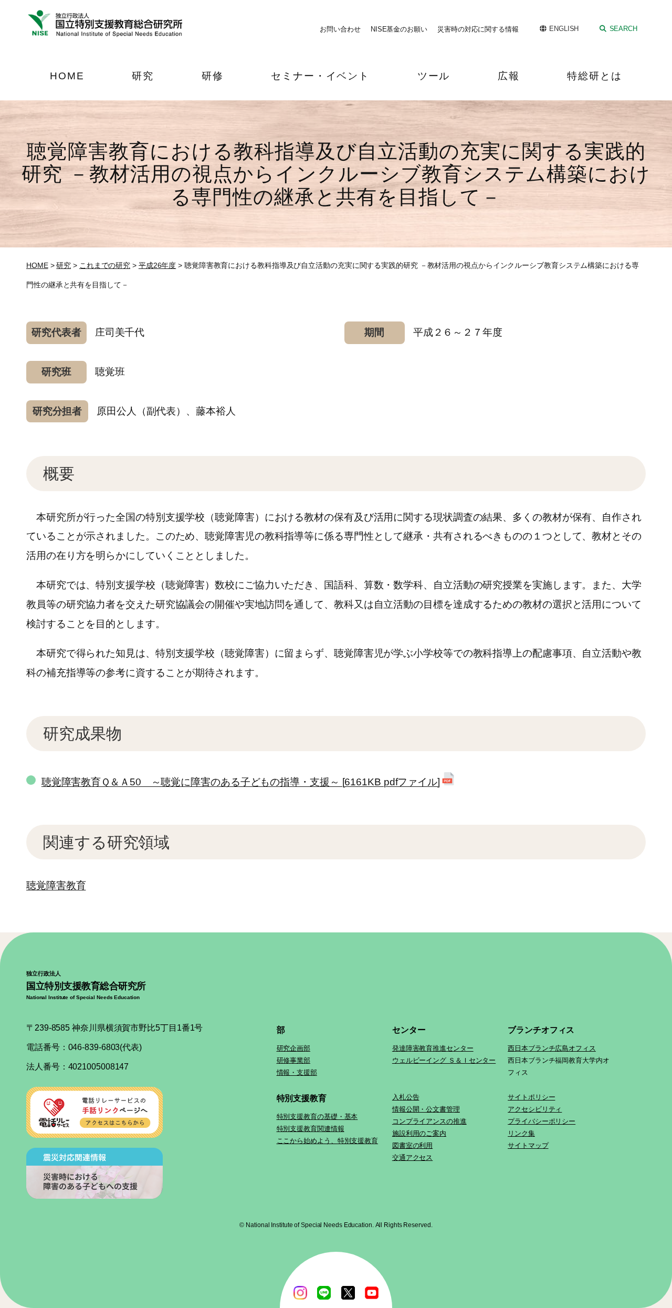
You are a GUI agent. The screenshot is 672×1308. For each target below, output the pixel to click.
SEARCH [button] (623, 29)
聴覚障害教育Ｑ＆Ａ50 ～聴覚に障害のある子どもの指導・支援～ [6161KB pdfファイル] (240, 781)
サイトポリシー (531, 1097)
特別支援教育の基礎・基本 (317, 1116)
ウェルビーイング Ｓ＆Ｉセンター (444, 1060)
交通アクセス (412, 1157)
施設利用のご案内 (419, 1133)
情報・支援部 (297, 1072)
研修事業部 (294, 1060)
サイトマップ (528, 1145)
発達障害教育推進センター (433, 1048)
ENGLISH (564, 29)
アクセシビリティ (535, 1109)
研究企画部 (294, 1048)
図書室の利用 (412, 1145)
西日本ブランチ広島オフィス (552, 1048)
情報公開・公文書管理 (426, 1109)
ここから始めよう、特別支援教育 (328, 1141)
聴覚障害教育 (56, 885)
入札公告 (405, 1097)
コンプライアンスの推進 (429, 1121)
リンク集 (521, 1133)
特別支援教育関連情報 (310, 1129)
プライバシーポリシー (541, 1121)
